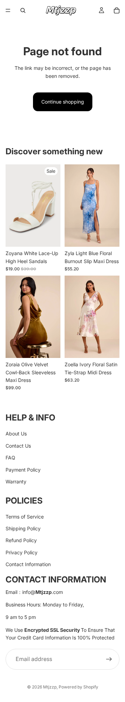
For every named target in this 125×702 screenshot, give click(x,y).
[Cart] (116, 10)
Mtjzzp (50, 686)
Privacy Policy (22, 552)
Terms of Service (25, 516)
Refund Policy (21, 540)
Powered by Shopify (78, 686)
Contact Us (18, 445)
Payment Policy (23, 469)
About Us (16, 433)
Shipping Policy (23, 528)
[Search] (23, 10)
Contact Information (28, 564)
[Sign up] (109, 659)
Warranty (16, 481)
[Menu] (8, 10)
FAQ (10, 457)
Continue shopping (62, 102)
